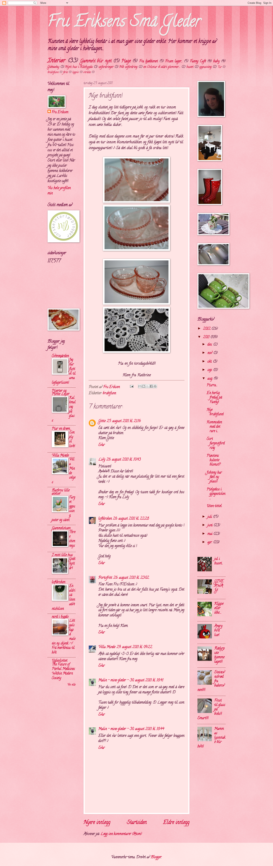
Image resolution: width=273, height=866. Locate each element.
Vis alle (71, 685)
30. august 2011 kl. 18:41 (146, 680)
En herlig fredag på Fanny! (214, 397)
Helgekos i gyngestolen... (216, 494)
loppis (75, 72)
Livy (101, 460)
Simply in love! (72, 439)
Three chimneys (72, 538)
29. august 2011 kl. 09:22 (134, 647)
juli (210, 517)
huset (189, 67)
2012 (207, 329)
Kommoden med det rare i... (214, 426)
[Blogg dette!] (144, 386)
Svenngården (60, 356)
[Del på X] (147, 386)
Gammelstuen (61, 528)
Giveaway (53, 67)
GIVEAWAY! (219, 586)
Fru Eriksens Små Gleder (124, 22)
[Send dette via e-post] (140, 386)
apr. (210, 542)
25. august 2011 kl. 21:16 (124, 421)
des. (210, 345)
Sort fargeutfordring (216, 443)
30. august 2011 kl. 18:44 (147, 729)
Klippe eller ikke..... (218, 608)
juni (210, 525)
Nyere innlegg (97, 823)
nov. (210, 353)
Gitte (102, 421)
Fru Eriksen (60, 112)
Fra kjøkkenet (148, 61)
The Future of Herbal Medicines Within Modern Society (63, 671)
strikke (87, 72)
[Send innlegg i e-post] (131, 387)
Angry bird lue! (218, 630)
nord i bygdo (60, 617)
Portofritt (105, 578)
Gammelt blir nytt (96, 61)
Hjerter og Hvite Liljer (60, 392)
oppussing (205, 67)
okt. (210, 362)
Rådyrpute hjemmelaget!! (219, 655)
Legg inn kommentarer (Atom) (121, 834)
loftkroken (105, 519)
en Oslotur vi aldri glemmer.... (161, 67)
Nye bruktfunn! (215, 412)
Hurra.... (212, 385)
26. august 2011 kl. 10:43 (123, 460)
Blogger (156, 857)
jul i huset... (218, 561)
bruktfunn (53, 72)
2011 (206, 337)
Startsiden (137, 823)
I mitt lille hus (62, 555)
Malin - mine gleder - (113, 680)
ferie (65, 72)
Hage (126, 61)
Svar (101, 445)
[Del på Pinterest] (155, 386)
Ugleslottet (59, 661)
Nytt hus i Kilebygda (79, 67)
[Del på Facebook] (151, 386)
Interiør (56, 61)
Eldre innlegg (176, 823)
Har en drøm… (61, 429)
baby (216, 61)
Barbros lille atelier (61, 492)
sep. (210, 370)
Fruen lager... (173, 61)
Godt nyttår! (72, 563)
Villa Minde (106, 647)
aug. (210, 379)
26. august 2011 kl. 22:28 (131, 519)
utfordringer (106, 67)
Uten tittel (214, 506)
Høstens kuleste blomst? (213, 460)
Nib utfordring (128, 67)
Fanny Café (198, 61)
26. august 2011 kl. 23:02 (131, 578)
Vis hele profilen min (59, 190)
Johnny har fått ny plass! (214, 477)
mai (210, 534)
